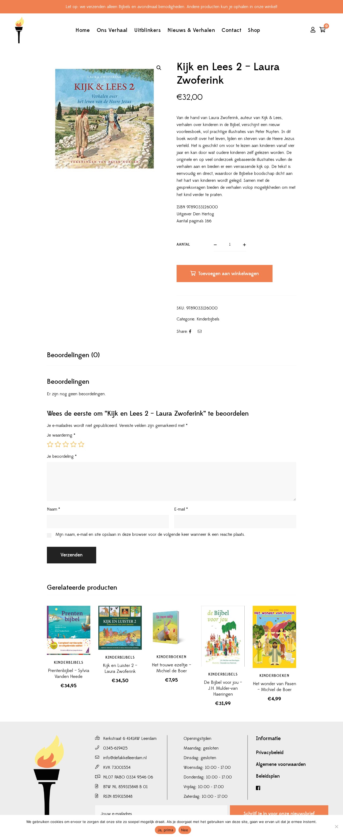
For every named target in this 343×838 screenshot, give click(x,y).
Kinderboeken (171, 657)
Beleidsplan (268, 776)
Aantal (183, 244)
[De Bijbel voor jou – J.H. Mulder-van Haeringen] (223, 636)
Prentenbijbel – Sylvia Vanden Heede (68, 674)
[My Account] (313, 30)
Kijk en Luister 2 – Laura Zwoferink (120, 668)
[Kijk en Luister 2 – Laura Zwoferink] (120, 628)
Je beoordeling (62, 456)
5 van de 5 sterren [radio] (81, 444)
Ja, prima (165, 830)
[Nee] (336, 826)
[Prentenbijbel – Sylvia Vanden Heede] (68, 630)
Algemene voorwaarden (281, 764)
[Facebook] (292, 788)
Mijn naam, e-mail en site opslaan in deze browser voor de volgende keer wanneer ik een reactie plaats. (150, 534)
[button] (159, 68)
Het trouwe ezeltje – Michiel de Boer (171, 668)
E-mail (181, 509)
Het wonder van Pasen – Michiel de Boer (274, 687)
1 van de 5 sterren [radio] (50, 444)
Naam (53, 509)
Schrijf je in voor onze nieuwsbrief (279, 814)
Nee (184, 830)
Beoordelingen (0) (73, 355)
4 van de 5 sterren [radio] (73, 444)
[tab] (73, 355)
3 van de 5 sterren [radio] (65, 444)
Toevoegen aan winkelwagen (228, 274)
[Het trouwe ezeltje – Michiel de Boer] (171, 627)
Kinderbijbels (208, 319)
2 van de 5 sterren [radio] (58, 444)
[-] (19, 30)
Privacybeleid (270, 752)
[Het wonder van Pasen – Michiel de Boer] (274, 625)
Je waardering (61, 435)
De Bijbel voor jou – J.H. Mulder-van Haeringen (223, 688)
